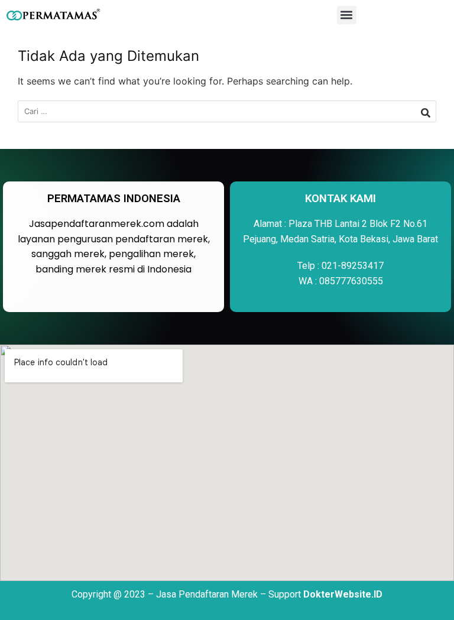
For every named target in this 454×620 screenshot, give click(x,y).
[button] (346, 15)
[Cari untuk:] (227, 111)
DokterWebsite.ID (342, 594)
